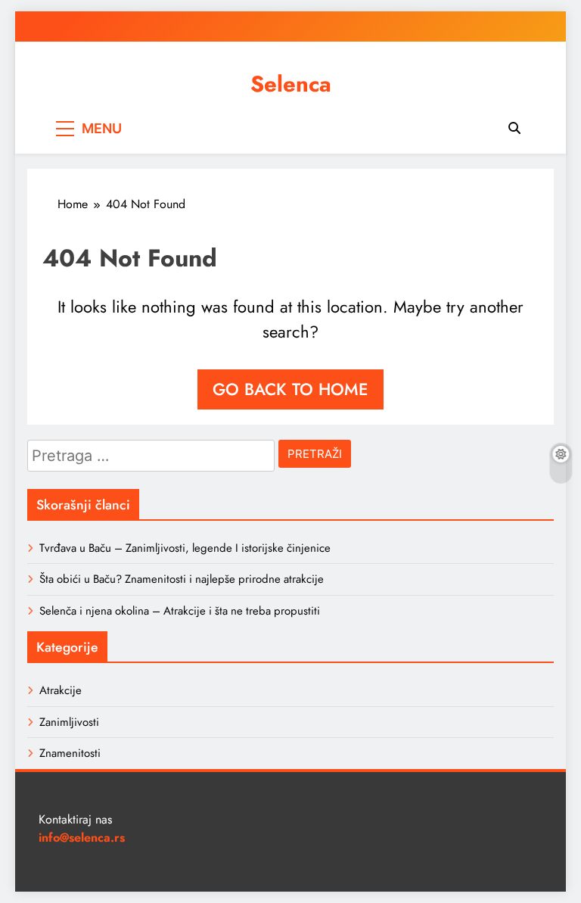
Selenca (290, 84)
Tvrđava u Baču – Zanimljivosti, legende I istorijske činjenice (185, 548)
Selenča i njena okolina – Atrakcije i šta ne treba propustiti (179, 611)
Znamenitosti (70, 753)
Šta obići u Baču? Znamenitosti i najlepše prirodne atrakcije (181, 579)
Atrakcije (60, 690)
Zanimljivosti (69, 722)
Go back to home (290, 389)
